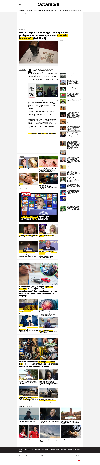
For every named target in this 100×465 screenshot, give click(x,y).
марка (39, 133)
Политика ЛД (75, 455)
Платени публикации (29, 455)
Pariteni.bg (47, 449)
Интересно (74, 10)
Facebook (39, 455)
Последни (21, 10)
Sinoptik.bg (21, 451)
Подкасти (56, 10)
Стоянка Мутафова (32, 133)
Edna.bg (78, 449)
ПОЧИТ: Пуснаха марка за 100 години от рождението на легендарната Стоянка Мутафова (31, 91)
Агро (52, 10)
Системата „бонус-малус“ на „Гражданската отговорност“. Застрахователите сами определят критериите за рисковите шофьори (38, 291)
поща (47, 133)
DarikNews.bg (37, 449)
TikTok (42, 455)
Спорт (26, 10)
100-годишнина (52, 133)
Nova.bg (42, 449)
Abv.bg (20, 449)
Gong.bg (29, 449)
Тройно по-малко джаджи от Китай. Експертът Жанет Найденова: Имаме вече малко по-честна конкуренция (28, 170)
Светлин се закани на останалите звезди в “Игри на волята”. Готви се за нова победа (28, 382)
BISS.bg (57, 449)
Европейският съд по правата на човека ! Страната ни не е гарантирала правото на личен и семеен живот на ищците (28, 399)
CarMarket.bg (52, 449)
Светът (35, 10)
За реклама (23, 455)
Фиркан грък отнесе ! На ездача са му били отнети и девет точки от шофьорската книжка (38, 364)
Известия (79, 455)
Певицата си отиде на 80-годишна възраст (48, 236)
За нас (20, 455)
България (31, 10)
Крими (43, 10)
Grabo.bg (74, 449)
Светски (68, 10)
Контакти (35, 455)
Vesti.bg (33, 449)
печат (43, 133)
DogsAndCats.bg (63, 449)
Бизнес (48, 10)
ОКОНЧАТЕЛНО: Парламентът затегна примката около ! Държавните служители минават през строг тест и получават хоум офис (28, 329)
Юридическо (62, 10)
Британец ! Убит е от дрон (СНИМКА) (27, 312)
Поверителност (69, 455)
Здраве (39, 10)
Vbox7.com (25, 449)
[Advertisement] (39, 144)
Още (79, 10)
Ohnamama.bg (69, 449)
